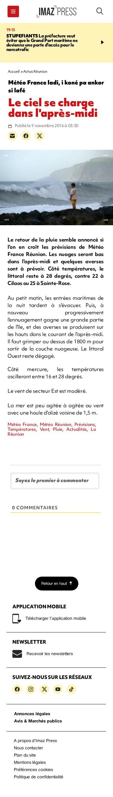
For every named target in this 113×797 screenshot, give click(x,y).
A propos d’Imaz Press (35, 741)
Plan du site (25, 755)
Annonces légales (32, 714)
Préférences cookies (33, 770)
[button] (13, 11)
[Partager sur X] (39, 136)
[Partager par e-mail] (12, 136)
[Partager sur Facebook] (26, 136)
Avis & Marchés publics (38, 721)
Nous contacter (28, 748)
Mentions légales (30, 763)
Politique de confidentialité (38, 777)
